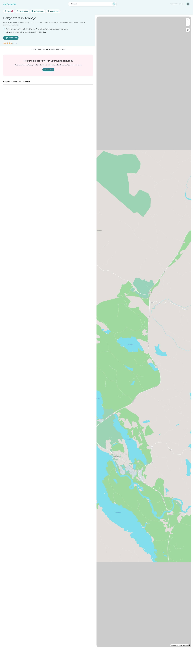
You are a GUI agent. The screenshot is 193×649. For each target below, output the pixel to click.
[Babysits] (9, 4)
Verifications (38, 11)
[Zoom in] (188, 20)
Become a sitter (176, 4)
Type (9, 11)
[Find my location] (188, 30)
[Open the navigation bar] (188, 4)
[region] (143, 332)
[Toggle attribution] (189, 645)
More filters (54, 11)
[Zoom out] (188, 24)
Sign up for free (11, 38)
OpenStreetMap (183, 645)
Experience (23, 11)
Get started (48, 69)
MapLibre (174, 645)
